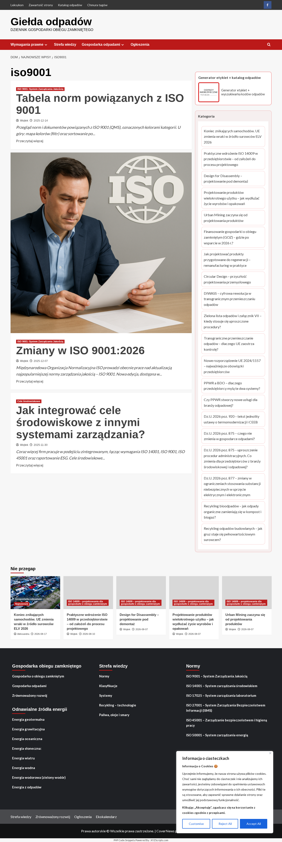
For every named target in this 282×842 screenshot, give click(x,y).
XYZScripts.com (159, 840)
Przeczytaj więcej (29, 141)
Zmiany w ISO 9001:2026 (80, 350)
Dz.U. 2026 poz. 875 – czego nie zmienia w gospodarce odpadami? (230, 436)
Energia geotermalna (28, 719)
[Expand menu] (45, 45)
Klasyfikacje (108, 686)
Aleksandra (23, 634)
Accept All (254, 824)
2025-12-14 (41, 120)
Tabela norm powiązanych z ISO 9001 (100, 104)
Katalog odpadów (70, 5)
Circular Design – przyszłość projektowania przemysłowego (231, 279)
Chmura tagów (97, 5)
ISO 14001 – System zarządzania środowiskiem (221, 686)
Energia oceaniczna (27, 739)
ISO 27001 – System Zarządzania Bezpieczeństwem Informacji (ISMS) (225, 707)
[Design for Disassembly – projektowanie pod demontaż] (141, 592)
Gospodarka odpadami (101, 44)
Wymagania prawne (27, 44)
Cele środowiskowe (28, 401)
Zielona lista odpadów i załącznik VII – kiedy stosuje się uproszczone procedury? (233, 322)
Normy (104, 676)
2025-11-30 (41, 444)
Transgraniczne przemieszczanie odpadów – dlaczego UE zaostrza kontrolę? (230, 344)
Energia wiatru (23, 758)
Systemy (105, 695)
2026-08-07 (141, 629)
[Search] (269, 45)
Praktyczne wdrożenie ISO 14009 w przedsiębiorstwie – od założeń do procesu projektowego (231, 159)
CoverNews (165, 831)
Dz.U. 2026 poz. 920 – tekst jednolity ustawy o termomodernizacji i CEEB (231, 419)
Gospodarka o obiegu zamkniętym (38, 676)
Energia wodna (23, 768)
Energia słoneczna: (26, 748)
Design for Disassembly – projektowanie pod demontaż (229, 179)
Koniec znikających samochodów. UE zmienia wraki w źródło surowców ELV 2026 (233, 137)
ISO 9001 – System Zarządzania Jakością (216, 676)
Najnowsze (21, 603)
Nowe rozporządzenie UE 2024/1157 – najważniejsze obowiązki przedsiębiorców (232, 366)
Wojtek (24, 120)
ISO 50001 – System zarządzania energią (217, 735)
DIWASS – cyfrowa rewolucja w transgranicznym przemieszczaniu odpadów (229, 299)
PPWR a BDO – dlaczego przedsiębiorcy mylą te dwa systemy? (232, 386)
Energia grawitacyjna (28, 729)
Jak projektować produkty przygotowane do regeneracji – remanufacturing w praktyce (231, 260)
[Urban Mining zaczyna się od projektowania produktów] (247, 592)
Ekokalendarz (106, 817)
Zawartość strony (41, 5)
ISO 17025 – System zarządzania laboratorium (221, 695)
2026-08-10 (89, 634)
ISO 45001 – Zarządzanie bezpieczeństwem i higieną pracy (226, 722)
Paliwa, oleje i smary (114, 715)
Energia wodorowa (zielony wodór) (39, 777)
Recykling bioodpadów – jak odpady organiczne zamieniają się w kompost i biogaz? (232, 512)
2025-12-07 (41, 361)
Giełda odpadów (51, 21)
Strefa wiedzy (65, 44)
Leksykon (17, 5)
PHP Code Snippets (124, 840)
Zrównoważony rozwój (29, 695)
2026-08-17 (40, 634)
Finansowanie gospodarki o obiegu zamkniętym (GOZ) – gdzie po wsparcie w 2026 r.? (231, 238)
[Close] (270, 753)
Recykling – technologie (117, 705)
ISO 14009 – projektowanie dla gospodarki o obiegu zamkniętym (87, 602)
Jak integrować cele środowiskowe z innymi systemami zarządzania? (80, 422)
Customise (196, 824)
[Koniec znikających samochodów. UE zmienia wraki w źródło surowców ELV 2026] (35, 592)
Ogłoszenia (140, 44)
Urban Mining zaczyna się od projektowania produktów (231, 218)
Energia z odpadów (26, 787)
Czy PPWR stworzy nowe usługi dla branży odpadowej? (231, 402)
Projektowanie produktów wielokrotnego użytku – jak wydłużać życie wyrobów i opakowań (231, 198)
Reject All (225, 824)
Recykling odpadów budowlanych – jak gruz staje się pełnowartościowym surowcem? (233, 534)
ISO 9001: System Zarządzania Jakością (40, 89)
